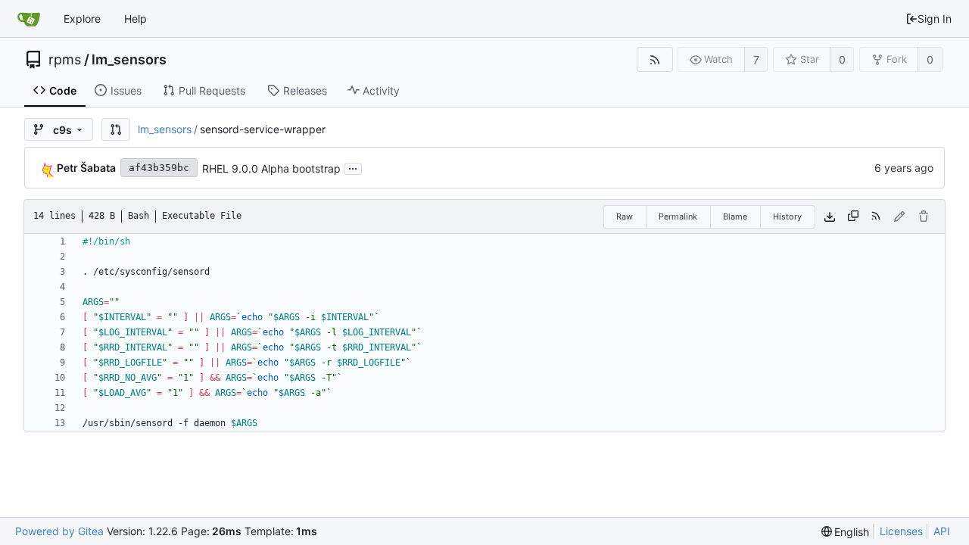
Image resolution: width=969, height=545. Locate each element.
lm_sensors (129, 59)
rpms (64, 59)
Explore (82, 18)
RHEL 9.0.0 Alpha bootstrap (271, 168)
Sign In (935, 18)
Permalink (678, 216)
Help (135, 18)
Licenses (901, 531)
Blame (735, 216)
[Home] (29, 19)
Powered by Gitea (59, 531)
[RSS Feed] (654, 59)
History (787, 216)
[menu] (845, 531)
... (352, 167)
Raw (624, 216)
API (941, 531)
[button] (115, 129)
